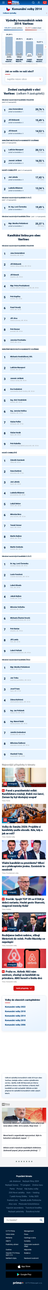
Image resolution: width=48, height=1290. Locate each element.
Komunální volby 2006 (15, 1025)
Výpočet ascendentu (15, 1208)
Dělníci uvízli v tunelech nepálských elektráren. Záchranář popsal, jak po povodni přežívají (22, 1149)
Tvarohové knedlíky (33, 1208)
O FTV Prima (10, 1231)
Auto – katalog (32, 1192)
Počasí (20, 1189)
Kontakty (27, 1241)
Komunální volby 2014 (15, 1016)
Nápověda (27, 1250)
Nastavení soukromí (31, 1258)
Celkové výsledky (9, 13)
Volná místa (10, 1234)
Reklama (9, 1238)
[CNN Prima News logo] (13, 3)
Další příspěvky (22, 988)
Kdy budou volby (31, 1189)
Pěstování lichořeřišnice (29, 1204)
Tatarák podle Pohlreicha (30, 1200)
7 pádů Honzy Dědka (18, 1196)
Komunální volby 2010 (15, 1020)
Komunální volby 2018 (15, 1011)
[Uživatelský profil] (38, 2)
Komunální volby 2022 (15, 1007)
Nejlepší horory (11, 1185)
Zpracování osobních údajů (31, 1245)
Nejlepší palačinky (16, 1211)
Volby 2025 (33, 1196)
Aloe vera (13, 1204)
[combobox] (23, 79)
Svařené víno (12, 1200)
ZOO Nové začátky (17, 1192)
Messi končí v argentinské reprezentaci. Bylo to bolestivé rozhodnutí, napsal (22, 1136)
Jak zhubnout (15, 1181)
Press (26, 1234)
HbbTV (8, 1241)
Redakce (27, 1253)
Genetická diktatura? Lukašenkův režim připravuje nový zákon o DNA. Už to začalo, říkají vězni (23, 1124)
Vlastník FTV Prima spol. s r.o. (13, 1254)
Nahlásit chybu (11, 1258)
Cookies (9, 1250)
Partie (12, 1189)
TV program (25, 1185)
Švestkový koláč (33, 1211)
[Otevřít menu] (3, 2)
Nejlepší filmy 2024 (31, 1181)
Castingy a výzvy (30, 1238)
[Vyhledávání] (33, 2)
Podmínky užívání (12, 1244)
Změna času (37, 1185)
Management (29, 1231)
